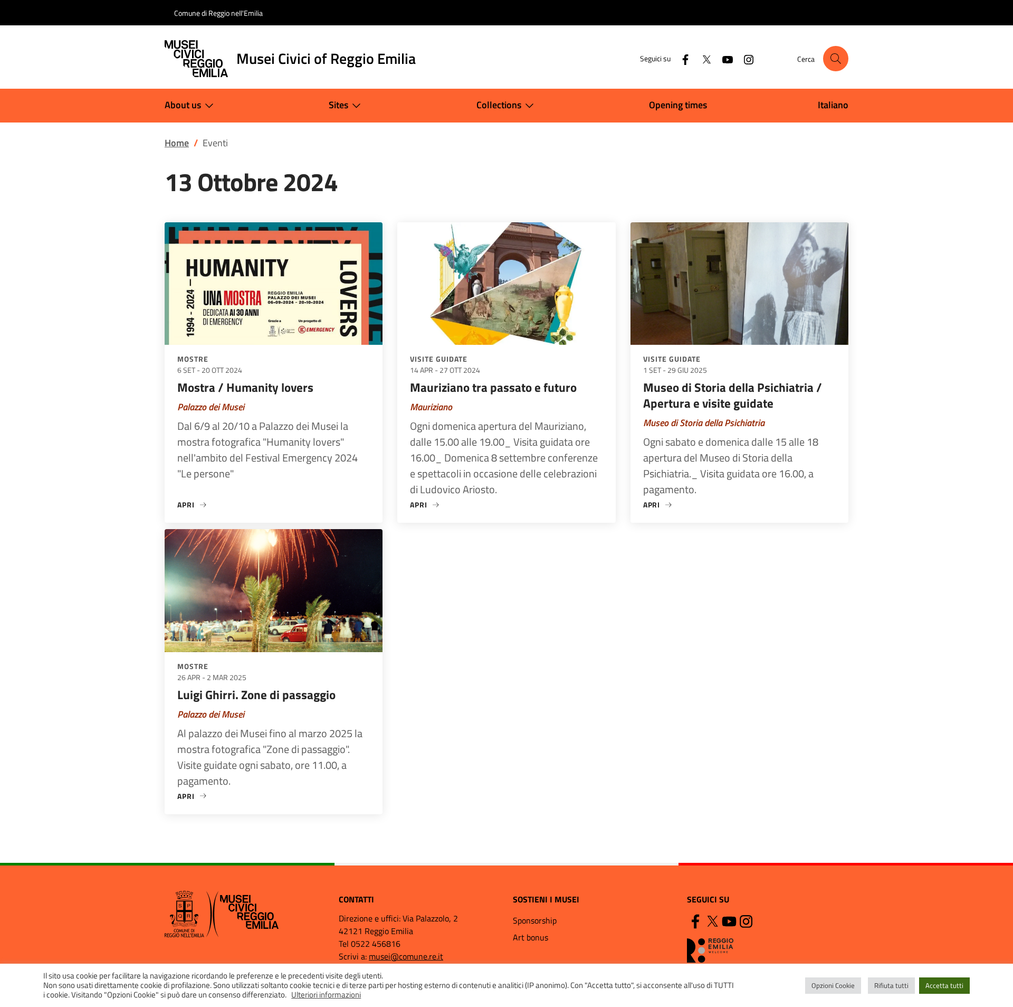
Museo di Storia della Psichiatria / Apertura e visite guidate (732, 395)
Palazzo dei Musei (210, 407)
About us (183, 105)
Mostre (192, 358)
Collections (498, 105)
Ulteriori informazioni (326, 995)
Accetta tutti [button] (944, 985)
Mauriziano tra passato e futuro (493, 387)
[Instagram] (744, 58)
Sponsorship (535, 920)
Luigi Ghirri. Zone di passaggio (256, 694)
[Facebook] (681, 58)
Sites (338, 105)
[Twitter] (702, 58)
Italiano (833, 105)
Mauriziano (431, 407)
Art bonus (530, 937)
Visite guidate (438, 358)
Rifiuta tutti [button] (891, 985)
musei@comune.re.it (406, 956)
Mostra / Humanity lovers (245, 387)
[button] (835, 58)
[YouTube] (723, 58)
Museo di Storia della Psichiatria (703, 423)
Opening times (678, 105)
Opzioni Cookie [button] (833, 985)
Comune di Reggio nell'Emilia (218, 12)
